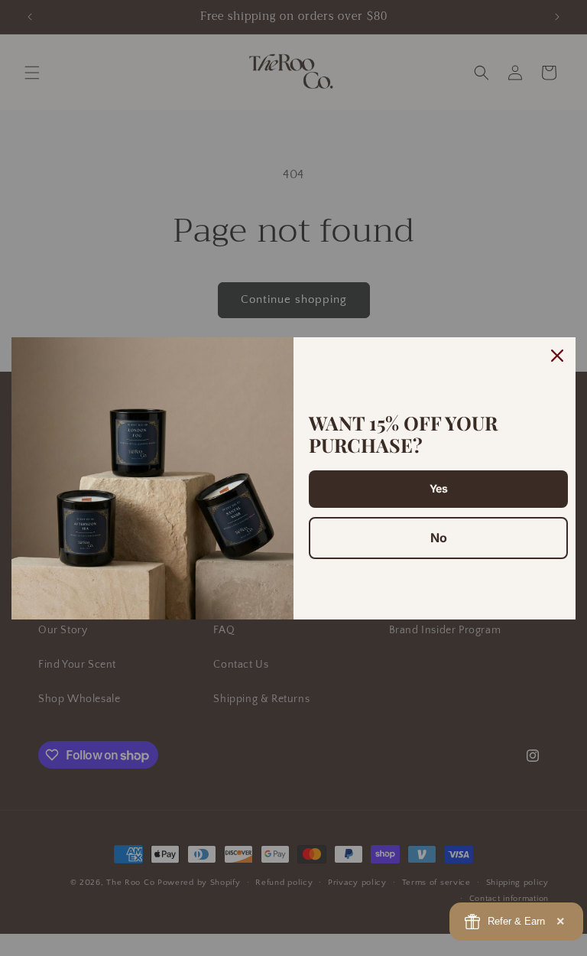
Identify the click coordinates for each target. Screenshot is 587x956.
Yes (439, 488)
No (438, 537)
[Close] (557, 355)
